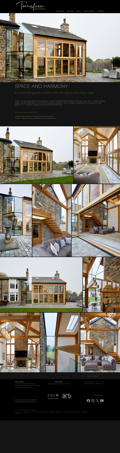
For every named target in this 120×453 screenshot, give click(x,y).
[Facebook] (88, 400)
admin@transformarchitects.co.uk (94, 383)
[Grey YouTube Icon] (102, 400)
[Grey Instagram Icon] (93, 400)
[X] (97, 400)
